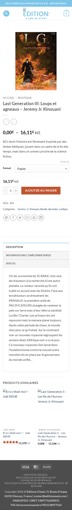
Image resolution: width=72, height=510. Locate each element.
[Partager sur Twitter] (20, 217)
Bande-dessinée (49, 209)
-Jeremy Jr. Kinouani (28, 209)
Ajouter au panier (41, 190)
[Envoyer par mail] (27, 217)
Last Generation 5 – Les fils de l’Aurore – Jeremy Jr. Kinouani (52, 436)
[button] (66, 13)
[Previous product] (14, 122)
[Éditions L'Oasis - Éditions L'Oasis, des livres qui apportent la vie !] (36, 13)
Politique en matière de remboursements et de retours (36, 484)
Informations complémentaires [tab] (28, 255)
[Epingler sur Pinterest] (34, 217)
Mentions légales (35, 474)
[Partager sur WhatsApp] (6, 217)
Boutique (25, 97)
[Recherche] (6, 13)
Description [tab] (14, 247)
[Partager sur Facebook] (13, 217)
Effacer (64, 162)
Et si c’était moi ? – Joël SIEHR (16, 434)
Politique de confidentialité (36, 477)
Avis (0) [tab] (10, 263)
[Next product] (6, 122)
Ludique (63, 209)
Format (7, 168)
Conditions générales (36, 480)
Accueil (8, 97)
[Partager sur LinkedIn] (41, 217)
